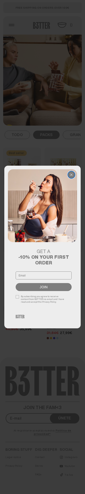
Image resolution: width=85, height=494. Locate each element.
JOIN (44, 287)
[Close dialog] (71, 174)
